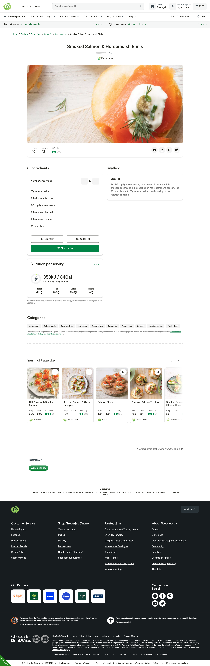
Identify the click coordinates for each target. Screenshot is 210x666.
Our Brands (157, 535)
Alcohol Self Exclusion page (156, 654)
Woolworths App (113, 569)
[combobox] (98, 6)
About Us (156, 569)
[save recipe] (169, 150)
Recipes (24, 34)
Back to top (188, 509)
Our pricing (110, 552)
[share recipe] (162, 150)
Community (158, 546)
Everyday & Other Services (29, 6)
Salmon (140, 326)
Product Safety (18, 540)
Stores (203, 16)
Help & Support (18, 529)
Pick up (62, 535)
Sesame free (97, 326)
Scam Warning (18, 557)
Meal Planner (111, 557)
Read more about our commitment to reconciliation (39, 624)
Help (131, 16)
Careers (155, 529)
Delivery (62, 540)
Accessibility (183, 663)
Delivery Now (64, 546)
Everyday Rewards (114, 535)
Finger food (36, 34)
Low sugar (82, 326)
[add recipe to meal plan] (177, 150)
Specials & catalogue (41, 16)
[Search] (141, 6)
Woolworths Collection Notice (146, 663)
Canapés (48, 34)
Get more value (91, 16)
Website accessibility (124, 622)
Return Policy (18, 552)
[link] (105, 53)
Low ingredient (156, 326)
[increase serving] (95, 181)
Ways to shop (114, 16)
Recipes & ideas (68, 16)
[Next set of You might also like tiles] (178, 360)
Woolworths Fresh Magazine (119, 563)
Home (15, 34)
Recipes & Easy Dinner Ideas (119, 540)
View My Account (67, 529)
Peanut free (127, 326)
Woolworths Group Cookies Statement (117, 663)
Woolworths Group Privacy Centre (169, 540)
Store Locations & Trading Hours (121, 529)
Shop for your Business (70, 557)
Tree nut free (67, 326)
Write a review (39, 469)
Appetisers (34, 326)
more (96, 264)
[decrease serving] (84, 181)
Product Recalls (19, 546)
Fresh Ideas (107, 58)
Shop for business (180, 16)
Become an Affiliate (161, 557)
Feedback (16, 535)
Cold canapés (61, 34)
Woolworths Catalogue (116, 546)
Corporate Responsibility (164, 563)
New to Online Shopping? (71, 552)
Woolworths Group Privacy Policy (87, 663)
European (112, 326)
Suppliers (156, 552)
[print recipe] (154, 150)
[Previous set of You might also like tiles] (171, 360)
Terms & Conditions (168, 663)
